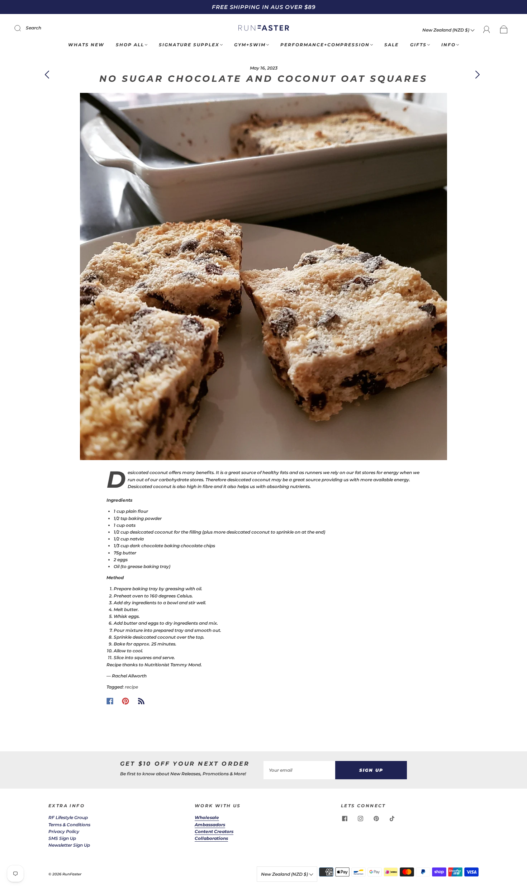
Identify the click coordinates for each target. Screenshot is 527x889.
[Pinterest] (125, 701)
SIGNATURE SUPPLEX (189, 44)
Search (33, 27)
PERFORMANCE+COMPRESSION (325, 44)
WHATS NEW (86, 44)
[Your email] (299, 770)
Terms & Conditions (69, 824)
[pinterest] (376, 818)
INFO (448, 44)
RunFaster (71, 874)
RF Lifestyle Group (68, 817)
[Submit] (22, 28)
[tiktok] (392, 818)
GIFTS (418, 44)
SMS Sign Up (62, 838)
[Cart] (504, 30)
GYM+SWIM (250, 44)
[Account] (486, 29)
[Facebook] (110, 701)
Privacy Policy (63, 831)
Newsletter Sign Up (69, 845)
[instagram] (360, 818)
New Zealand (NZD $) (446, 30)
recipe (131, 687)
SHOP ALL (130, 44)
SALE (391, 44)
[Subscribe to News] (141, 701)
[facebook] (344, 818)
